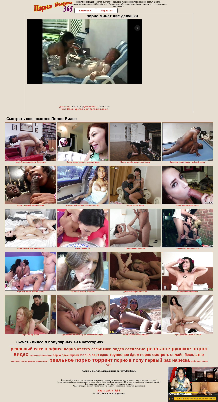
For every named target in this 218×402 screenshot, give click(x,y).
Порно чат (107, 10)
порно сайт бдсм (94, 355)
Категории (85, 10)
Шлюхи (70, 109)
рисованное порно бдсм (41, 355)
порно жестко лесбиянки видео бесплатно (104, 349)
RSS (117, 390)
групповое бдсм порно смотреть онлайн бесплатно (157, 355)
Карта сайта (105, 390)
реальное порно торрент (81, 360)
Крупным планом (99, 109)
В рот (86, 109)
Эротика (79, 109)
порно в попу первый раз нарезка (152, 360)
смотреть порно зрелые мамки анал (29, 361)
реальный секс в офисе (37, 349)
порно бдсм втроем (66, 355)
